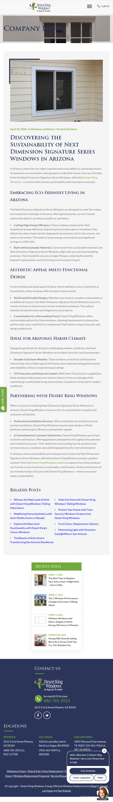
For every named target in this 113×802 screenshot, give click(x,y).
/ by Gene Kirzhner (66, 129)
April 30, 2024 (18, 129)
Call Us (105, 6)
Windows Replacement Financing (31, 776)
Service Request (59, 776)
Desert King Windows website (48, 462)
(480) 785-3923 (12, 750)
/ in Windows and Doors (40, 129)
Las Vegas (47, 790)
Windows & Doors (16, 771)
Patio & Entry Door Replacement (45, 771)
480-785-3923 (56, 700)
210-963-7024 (93, 745)
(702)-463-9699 (48, 750)
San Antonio (64, 790)
